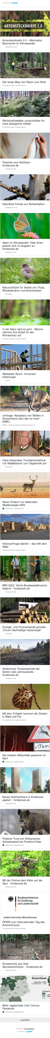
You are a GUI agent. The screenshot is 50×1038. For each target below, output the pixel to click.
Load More (25, 1020)
